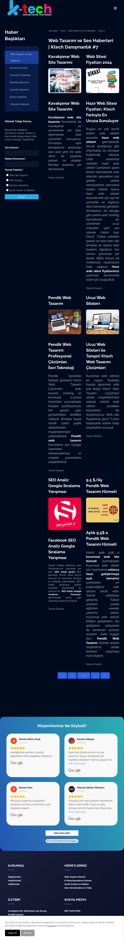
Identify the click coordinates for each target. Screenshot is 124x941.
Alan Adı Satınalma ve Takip (78, 887)
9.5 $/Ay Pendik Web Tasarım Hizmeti (101, 485)
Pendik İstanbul (15, 914)
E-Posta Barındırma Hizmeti (77, 880)
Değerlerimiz (14, 877)
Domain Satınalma (19, 185)
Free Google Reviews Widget (63, 841)
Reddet (27, 933)
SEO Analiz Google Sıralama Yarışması (64, 485)
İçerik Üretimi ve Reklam (22, 190)
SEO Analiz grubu (64, 572)
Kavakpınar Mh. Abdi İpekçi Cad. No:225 (27, 911)
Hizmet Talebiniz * (14, 170)
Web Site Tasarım (18, 175)
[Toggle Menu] (115, 8)
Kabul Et (12, 933)
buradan (51, 925)
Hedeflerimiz (14, 880)
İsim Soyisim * (12, 147)
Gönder (22, 196)
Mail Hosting (15, 180)
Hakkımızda (13, 884)
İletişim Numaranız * (15, 158)
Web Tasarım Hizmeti (74, 877)
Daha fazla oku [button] (77, 763)
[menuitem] (22, 57)
